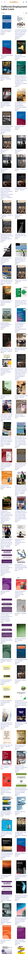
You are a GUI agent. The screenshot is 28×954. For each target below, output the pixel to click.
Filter (4, 13)
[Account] (23, 2)
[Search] (4, 2)
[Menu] (1, 2)
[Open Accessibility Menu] (3, 951)
